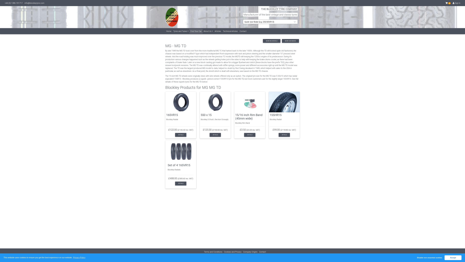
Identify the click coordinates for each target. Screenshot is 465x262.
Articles (218, 31)
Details (180, 135)
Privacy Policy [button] (79, 258)
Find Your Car (196, 31)
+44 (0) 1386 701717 (14, 3)
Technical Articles (230, 31)
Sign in (457, 3)
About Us (207, 31)
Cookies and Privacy (232, 252)
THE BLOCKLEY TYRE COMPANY (279, 9)
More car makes (290, 41)
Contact (243, 31)
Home (168, 31)
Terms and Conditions (213, 252)
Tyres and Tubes (180, 31)
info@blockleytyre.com (34, 3)
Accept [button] (453, 258)
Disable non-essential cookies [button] (429, 258)
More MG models (271, 41)
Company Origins (250, 252)
